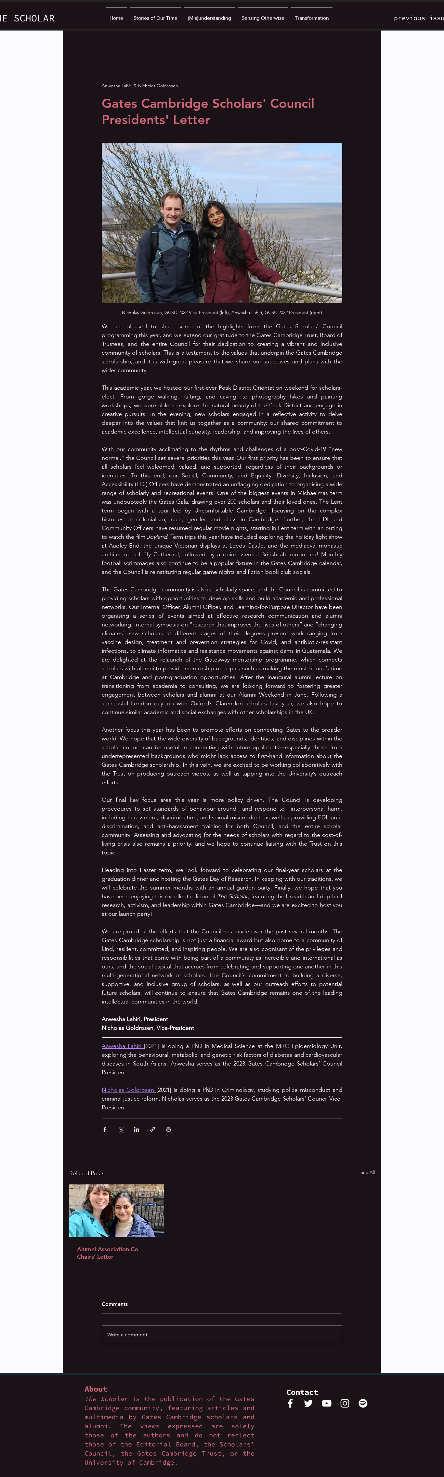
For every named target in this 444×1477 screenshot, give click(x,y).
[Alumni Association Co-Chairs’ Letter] (116, 1210)
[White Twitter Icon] (308, 1403)
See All (367, 1172)
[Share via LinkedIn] (137, 1129)
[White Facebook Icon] (290, 1403)
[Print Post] (168, 1129)
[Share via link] (153, 1129)
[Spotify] (363, 1403)
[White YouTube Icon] (327, 1403)
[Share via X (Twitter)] (121, 1129)
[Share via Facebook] (105, 1129)
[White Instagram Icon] (345, 1403)
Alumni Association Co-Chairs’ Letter (108, 1252)
